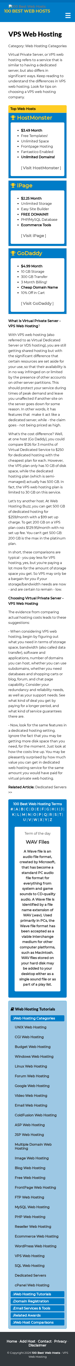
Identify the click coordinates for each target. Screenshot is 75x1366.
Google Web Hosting (32, 1086)
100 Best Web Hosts (46, 1352)
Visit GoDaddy (37, 303)
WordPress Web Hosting (35, 1246)
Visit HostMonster (41, 167)
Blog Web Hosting (30, 1168)
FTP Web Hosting (29, 1197)
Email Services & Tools (32, 1308)
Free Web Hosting (30, 1178)
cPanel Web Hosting (32, 1285)
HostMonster (34, 118)
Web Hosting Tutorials (32, 1294)
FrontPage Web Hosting (35, 1188)
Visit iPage (33, 235)
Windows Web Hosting (34, 1057)
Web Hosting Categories (46, 46)
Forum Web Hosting (32, 1076)
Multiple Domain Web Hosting (33, 1146)
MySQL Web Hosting (32, 1207)
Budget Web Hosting (33, 1047)
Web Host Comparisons (34, 1322)
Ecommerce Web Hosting (37, 1236)
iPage (24, 185)
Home (12, 1341)
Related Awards (27, 1315)
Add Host (27, 1341)
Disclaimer (37, 1345)
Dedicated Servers (30, 1275)
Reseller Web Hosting (33, 1227)
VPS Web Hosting (30, 1256)
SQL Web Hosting (30, 1266)
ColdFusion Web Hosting (36, 1115)
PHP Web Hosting (30, 1217)
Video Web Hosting (31, 1096)
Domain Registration (31, 1301)
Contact (45, 1341)
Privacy (60, 1341)
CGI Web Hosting (29, 1037)
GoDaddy (29, 253)
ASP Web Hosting (30, 1125)
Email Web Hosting (31, 1105)
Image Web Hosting (32, 1158)
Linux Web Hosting (31, 1066)
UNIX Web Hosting (30, 1027)
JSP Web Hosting (29, 1135)
